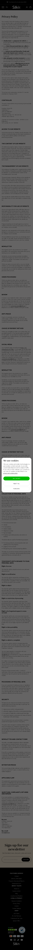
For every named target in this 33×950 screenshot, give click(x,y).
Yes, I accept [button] (16, 478)
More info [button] (16, 488)
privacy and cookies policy (10, 473)
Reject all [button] (16, 483)
